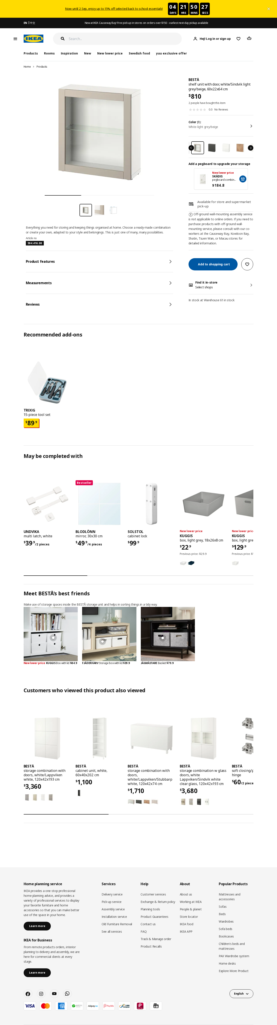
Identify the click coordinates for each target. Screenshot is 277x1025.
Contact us (148, 924)
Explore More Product (234, 971)
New (87, 53)
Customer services (153, 894)
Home (27, 66)
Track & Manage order (156, 939)
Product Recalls (151, 946)
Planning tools (150, 909)
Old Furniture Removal (117, 924)
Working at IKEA (191, 902)
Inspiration (69, 53)
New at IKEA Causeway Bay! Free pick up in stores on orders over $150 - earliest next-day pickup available (146, 23)
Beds (222, 914)
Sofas (222, 906)
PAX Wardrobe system (234, 956)
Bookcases (226, 936)
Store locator (189, 917)
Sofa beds (225, 929)
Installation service (114, 917)
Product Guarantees (154, 917)
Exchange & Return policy (158, 902)
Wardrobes (226, 921)
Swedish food (139, 53)
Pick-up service (112, 902)
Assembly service (113, 909)
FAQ (143, 931)
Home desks (227, 963)
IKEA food (186, 924)
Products (42, 66)
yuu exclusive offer (171, 53)
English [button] (239, 993)
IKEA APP (186, 931)
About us (186, 894)
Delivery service (112, 894)
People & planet (191, 909)
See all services (112, 931)
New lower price (110, 53)
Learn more (37, 926)
